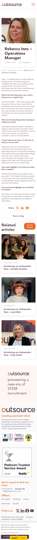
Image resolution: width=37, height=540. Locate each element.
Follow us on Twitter (17, 208)
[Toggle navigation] (33, 4)
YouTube (32, 511)
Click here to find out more (9, 532)
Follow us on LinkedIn (22, 208)
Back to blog (18, 216)
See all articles (30, 226)
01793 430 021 (7, 489)
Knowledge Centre (15, 70)
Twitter (18, 511)
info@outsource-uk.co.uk (11, 491)
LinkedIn (22, 511)
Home (4, 70)
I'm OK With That (9, 537)
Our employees (24, 62)
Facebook (27, 511)
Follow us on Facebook (27, 208)
